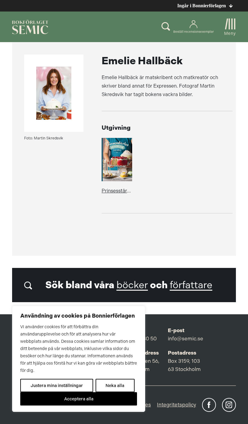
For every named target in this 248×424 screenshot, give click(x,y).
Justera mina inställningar (57, 385)
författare (191, 285)
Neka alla (115, 385)
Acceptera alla (78, 398)
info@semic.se (185, 339)
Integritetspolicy (176, 405)
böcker (132, 285)
